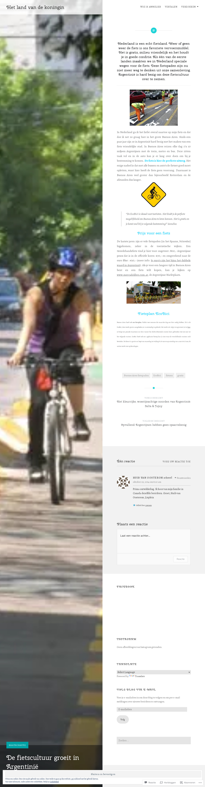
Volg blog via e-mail (136, 689)
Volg (122, 719)
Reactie (180, 559)
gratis (180, 375)
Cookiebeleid (54, 781)
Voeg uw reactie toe (177, 461)
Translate (140, 676)
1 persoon (148, 505)
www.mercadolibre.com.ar (132, 275)
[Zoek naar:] (154, 740)
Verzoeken (188, 6)
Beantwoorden (184, 478)
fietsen (169, 375)
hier (189, 327)
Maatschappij (17, 745)
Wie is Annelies (150, 6)
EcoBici (157, 375)
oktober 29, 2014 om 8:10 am (147, 482)
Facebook (126, 586)
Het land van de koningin (35, 7)
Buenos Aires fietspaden (136, 375)
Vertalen (171, 6)
